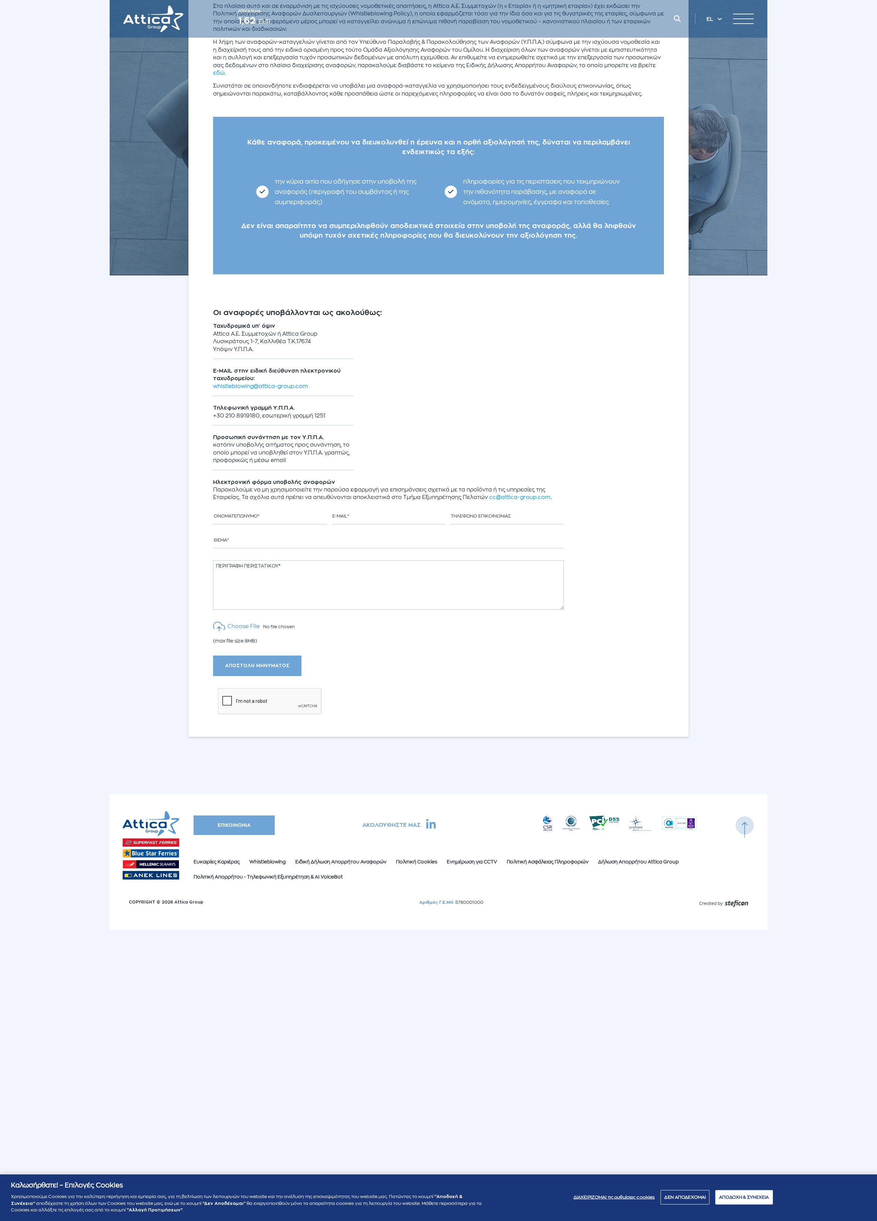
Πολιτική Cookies (416, 861)
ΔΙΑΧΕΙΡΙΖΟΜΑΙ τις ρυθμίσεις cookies (614, 1197)
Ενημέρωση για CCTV (472, 861)
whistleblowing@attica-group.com (260, 386)
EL (710, 19)
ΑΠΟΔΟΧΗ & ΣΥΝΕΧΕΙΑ (744, 1197)
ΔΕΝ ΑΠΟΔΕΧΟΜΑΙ (685, 1197)
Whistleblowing (267, 861)
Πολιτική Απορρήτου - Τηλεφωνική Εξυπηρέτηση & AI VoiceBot (268, 876)
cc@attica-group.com (520, 497)
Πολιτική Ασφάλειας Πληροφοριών (548, 861)
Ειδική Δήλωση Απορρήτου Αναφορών (340, 861)
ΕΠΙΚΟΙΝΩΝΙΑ (234, 825)
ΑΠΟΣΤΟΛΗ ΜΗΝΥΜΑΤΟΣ (257, 665)
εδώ (219, 73)
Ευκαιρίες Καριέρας (217, 861)
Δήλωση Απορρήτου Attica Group (638, 861)
